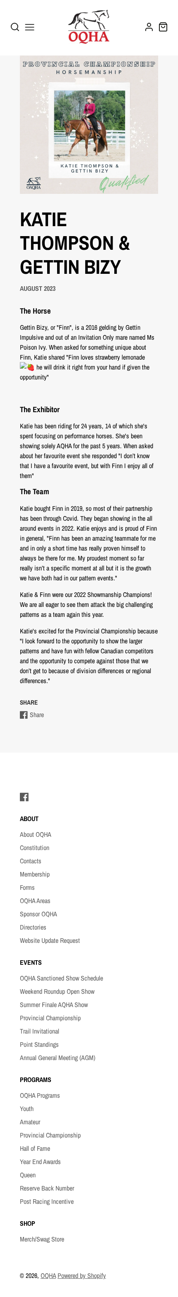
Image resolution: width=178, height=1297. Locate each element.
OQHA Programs (40, 1095)
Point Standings (39, 1044)
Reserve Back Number (47, 1188)
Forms (27, 887)
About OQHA (35, 834)
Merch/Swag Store (42, 1239)
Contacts (30, 860)
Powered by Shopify (82, 1275)
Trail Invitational (39, 1031)
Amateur (30, 1121)
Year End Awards (40, 1161)
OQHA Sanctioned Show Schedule (61, 978)
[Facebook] (24, 797)
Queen (28, 1174)
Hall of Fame (35, 1148)
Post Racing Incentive (47, 1201)
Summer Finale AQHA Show (54, 1004)
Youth (27, 1108)
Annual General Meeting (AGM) (57, 1057)
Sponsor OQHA (38, 913)
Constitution (34, 847)
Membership (35, 874)
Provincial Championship (50, 1017)
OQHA (48, 1275)
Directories (33, 927)
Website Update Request (50, 940)
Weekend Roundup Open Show (57, 991)
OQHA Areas (35, 900)
